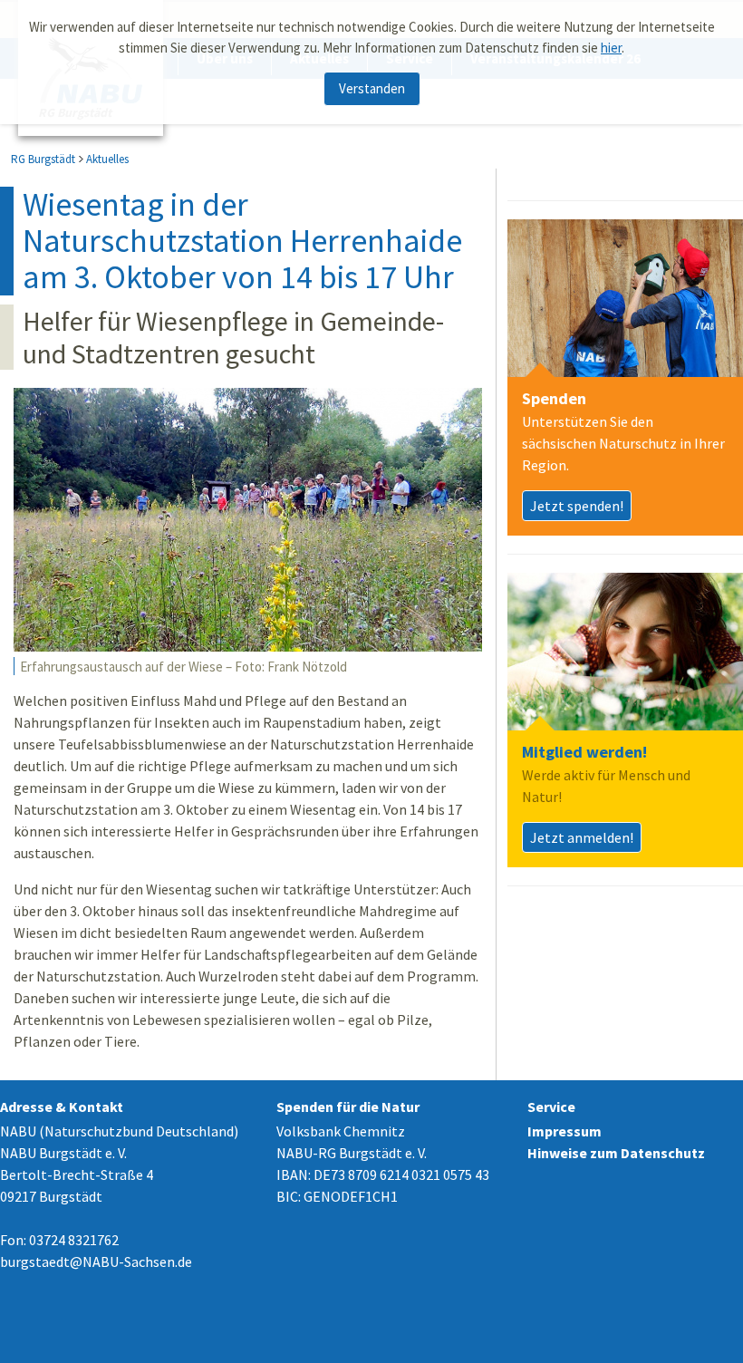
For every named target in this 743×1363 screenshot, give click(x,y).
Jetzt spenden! (576, 506)
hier (611, 47)
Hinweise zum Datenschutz (616, 1153)
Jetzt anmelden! (581, 837)
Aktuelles (107, 159)
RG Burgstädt (43, 159)
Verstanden (372, 88)
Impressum (564, 1131)
